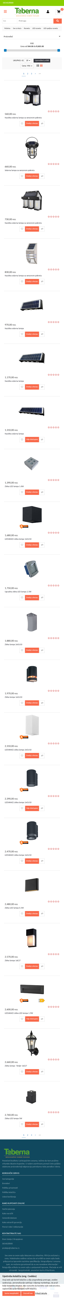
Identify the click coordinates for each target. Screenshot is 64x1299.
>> (40, 74)
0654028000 (8, 3)
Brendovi (6, 1183)
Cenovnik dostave (9, 1218)
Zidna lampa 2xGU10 (13, 644)
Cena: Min (26, 66)
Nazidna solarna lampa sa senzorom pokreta (23, 118)
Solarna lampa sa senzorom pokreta (20, 170)
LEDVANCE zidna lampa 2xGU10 (18, 750)
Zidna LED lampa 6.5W (14, 908)
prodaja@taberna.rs (10, 1248)
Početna (7, 28)
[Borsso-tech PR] (26, 12)
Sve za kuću (17, 28)
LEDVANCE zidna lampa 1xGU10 (18, 539)
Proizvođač (8, 37)
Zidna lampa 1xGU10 (13, 697)
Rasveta (27, 28)
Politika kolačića (8, 1192)
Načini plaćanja (8, 1209)
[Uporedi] (42, 123)
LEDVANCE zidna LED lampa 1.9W (19, 1013)
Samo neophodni (11, 1293)
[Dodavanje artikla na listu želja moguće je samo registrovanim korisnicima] (22, 123)
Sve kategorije (8, 1179)
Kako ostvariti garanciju (12, 1222)
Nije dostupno (32, 439)
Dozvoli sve (28, 1293)
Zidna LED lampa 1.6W (14, 486)
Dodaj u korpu (32, 123)
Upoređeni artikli (42, 60)
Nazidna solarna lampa (14, 328)
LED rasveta (36, 28)
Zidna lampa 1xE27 (13, 961)
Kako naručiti (7, 1214)
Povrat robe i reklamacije (12, 1227)
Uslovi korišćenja (9, 1197)
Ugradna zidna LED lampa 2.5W (18, 592)
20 (27, 60)
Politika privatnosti (10, 1188)
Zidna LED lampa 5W (13, 1118)
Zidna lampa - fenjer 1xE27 (16, 1066)
